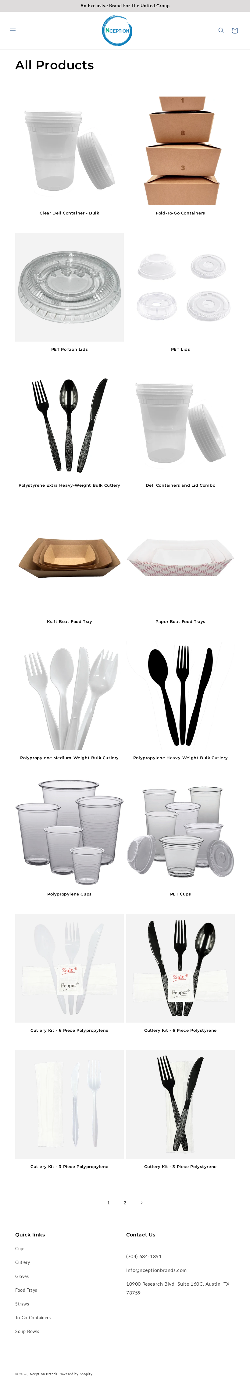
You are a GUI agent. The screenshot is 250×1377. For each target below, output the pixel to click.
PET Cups (180, 894)
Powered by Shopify (76, 1374)
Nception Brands (44, 1374)
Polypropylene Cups (69, 894)
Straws (22, 1303)
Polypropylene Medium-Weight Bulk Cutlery (69, 757)
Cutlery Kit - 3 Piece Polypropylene (69, 1166)
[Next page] (141, 1203)
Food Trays (26, 1290)
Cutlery (22, 1262)
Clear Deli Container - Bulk (69, 213)
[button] (13, 30)
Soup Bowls (27, 1331)
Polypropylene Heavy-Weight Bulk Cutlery (180, 757)
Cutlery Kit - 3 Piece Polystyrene (180, 1166)
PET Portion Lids (69, 349)
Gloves (22, 1276)
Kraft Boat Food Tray (69, 621)
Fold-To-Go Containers (180, 213)
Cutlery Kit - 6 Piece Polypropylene (69, 1030)
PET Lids (180, 349)
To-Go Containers (33, 1317)
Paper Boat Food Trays (180, 621)
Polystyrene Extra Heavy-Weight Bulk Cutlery (69, 485)
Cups (20, 1248)
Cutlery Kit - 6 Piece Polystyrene (180, 1030)
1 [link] (108, 1202)
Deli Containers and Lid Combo (180, 485)
